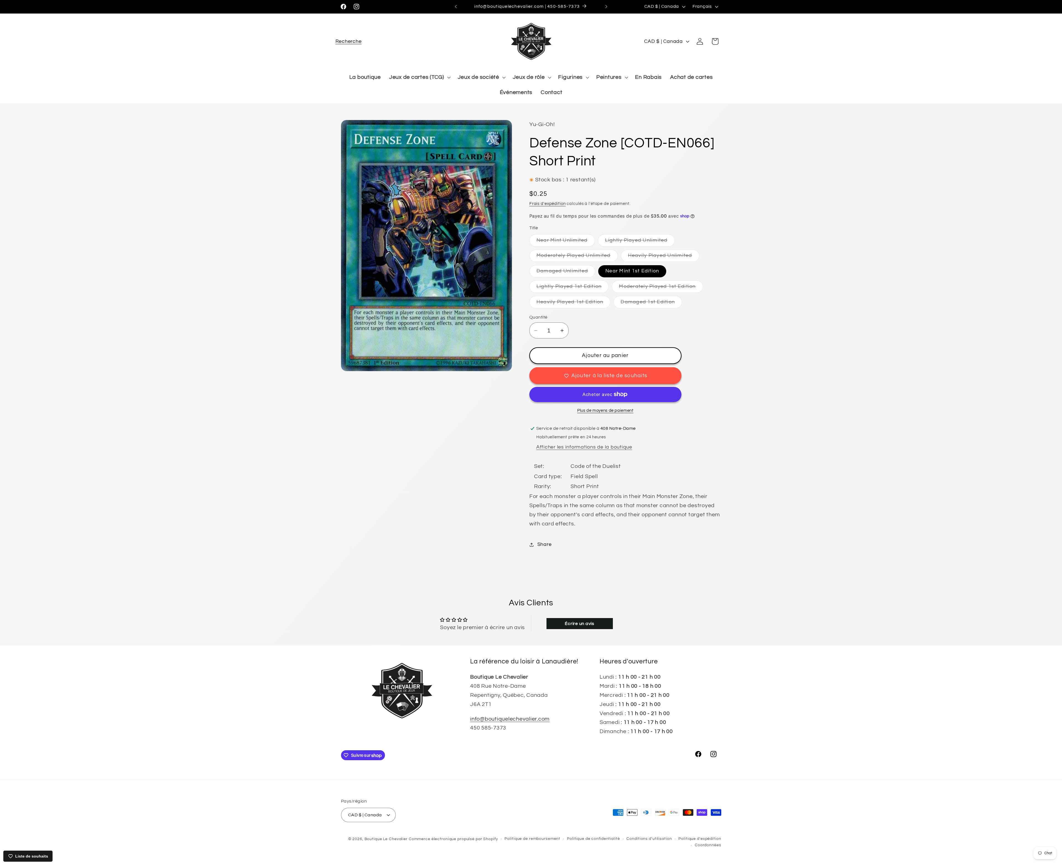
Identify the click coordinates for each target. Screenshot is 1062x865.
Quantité (538, 317)
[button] (348, 41)
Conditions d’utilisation (649, 838)
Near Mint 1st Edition (632, 271)
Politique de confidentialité (593, 838)
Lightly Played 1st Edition (573, 288)
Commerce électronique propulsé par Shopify (453, 839)
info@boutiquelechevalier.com (510, 718)
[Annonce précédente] (456, 6)
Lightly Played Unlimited (640, 242)
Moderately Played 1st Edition (661, 288)
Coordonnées (708, 845)
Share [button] (544, 544)
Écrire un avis (579, 623)
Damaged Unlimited (566, 272)
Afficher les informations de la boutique (584, 447)
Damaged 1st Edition (651, 303)
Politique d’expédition (699, 838)
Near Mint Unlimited (566, 242)
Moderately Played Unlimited (577, 257)
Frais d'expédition (547, 204)
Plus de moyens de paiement (605, 410)
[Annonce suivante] (606, 6)
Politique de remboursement (532, 838)
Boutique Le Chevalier (386, 839)
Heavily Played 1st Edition (574, 303)
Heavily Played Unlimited (663, 257)
